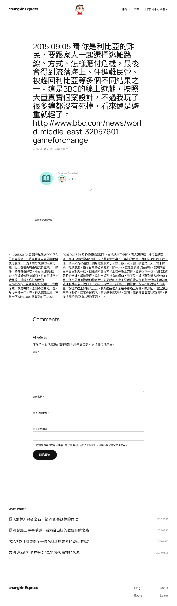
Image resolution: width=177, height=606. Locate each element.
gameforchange (43, 219)
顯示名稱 (38, 396)
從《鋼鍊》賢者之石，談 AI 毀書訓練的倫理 (43, 519)
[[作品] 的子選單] (129, 9)
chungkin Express (23, 8)
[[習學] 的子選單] (152, 9)
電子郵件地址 (41, 412)
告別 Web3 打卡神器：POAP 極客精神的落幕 (44, 553)
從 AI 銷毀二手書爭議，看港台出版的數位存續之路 (49, 530)
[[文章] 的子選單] (141, 9)
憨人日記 (48, 149)
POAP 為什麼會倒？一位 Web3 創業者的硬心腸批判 (49, 541)
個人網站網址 (40, 429)
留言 (36, 352)
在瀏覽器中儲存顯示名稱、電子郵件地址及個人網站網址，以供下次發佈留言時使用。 (82, 445)
